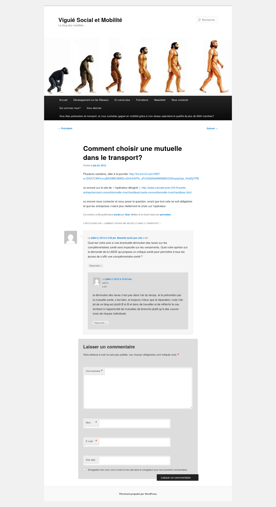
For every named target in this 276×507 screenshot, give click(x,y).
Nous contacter (180, 100)
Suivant (212, 128)
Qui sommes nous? (70, 108)
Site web (90, 459)
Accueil (63, 100)
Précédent (65, 128)
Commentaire (94, 371)
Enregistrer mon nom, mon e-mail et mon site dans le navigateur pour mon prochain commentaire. (138, 469)
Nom (91, 423)
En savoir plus (122, 100)
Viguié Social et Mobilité (90, 20)
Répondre (95, 265)
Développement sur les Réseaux (91, 100)
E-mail (91, 441)
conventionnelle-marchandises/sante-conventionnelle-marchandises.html (147, 192)
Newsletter (160, 100)
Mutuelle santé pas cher (130, 237)
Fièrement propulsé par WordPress (138, 494)
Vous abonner (94, 108)
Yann (127, 214)
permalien (165, 214)
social (117, 214)
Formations (142, 100)
